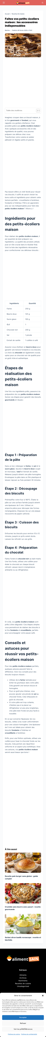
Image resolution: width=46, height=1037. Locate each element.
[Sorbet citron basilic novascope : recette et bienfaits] (23, 924)
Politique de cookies (14, 1034)
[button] (43, 996)
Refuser (23, 1023)
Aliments (22, 975)
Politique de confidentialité (29, 1034)
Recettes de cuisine (23, 983)
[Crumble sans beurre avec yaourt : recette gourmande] (23, 893)
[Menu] (4, 3)
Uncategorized (23, 986)
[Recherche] (42, 2)
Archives (22, 978)
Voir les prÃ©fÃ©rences (23, 1029)
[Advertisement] (23, 84)
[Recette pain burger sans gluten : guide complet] (23, 863)
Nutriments (23, 981)
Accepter (23, 1017)
